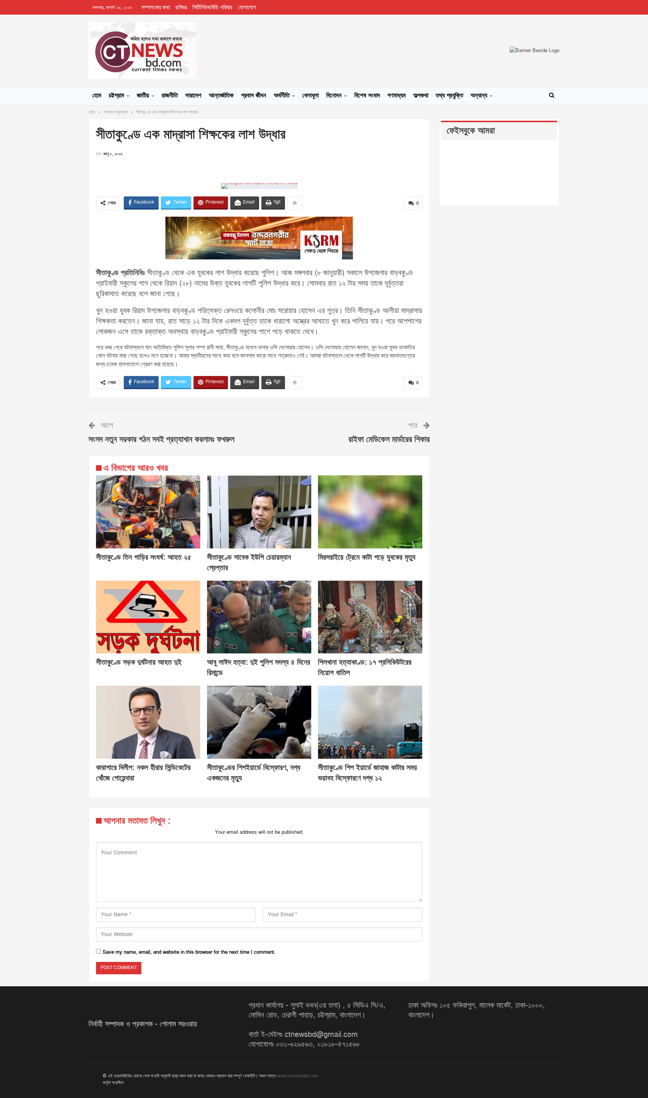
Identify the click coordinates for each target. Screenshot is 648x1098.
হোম (96, 95)
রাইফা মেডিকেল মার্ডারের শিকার (389, 439)
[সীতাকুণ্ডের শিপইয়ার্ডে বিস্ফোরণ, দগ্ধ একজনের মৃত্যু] (259, 722)
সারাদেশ (193, 95)
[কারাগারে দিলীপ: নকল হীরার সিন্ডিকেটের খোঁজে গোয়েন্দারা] (148, 722)
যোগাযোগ (247, 7)
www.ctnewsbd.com (298, 1076)
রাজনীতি (170, 95)
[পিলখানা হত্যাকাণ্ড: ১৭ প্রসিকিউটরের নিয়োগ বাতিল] (370, 617)
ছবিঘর (181, 7)
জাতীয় (143, 95)
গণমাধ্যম (396, 95)
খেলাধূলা (310, 95)
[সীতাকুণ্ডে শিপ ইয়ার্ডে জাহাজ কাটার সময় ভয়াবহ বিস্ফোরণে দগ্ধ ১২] (370, 722)
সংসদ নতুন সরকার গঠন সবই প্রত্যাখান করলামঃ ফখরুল (161, 439)
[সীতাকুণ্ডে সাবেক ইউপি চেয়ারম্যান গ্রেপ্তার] (259, 511)
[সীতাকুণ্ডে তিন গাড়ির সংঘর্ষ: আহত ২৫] (148, 511)
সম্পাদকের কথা (155, 7)
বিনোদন (334, 95)
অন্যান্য (479, 95)
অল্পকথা (420, 95)
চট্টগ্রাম (116, 95)
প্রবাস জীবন (253, 95)
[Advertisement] (259, 169)
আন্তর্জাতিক (221, 95)
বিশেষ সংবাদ (367, 95)
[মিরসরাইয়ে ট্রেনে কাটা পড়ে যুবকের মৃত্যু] (370, 511)
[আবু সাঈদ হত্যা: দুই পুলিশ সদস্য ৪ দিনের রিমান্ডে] (259, 617)
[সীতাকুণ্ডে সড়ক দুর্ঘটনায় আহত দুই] (148, 617)
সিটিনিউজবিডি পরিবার (212, 7)
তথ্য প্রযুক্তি (449, 95)
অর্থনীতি (282, 95)
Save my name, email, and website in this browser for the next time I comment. (189, 952)
